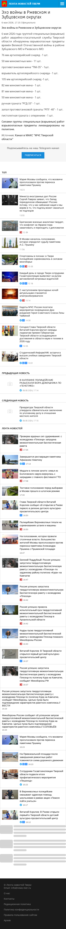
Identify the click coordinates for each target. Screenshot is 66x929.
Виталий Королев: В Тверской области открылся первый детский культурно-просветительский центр (41, 654)
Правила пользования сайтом (20, 914)
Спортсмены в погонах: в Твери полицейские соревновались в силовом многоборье (41, 259)
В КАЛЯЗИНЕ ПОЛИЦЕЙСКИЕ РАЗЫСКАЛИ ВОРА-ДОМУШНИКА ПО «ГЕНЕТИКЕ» (40, 383)
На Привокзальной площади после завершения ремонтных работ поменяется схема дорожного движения (41, 757)
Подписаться (33, 155)
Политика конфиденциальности (21, 909)
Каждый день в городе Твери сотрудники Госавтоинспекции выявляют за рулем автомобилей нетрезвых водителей (42, 276)
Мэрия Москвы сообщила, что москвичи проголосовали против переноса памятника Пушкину (41, 182)
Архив (7, 920)
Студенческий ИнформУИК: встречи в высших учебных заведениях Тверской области (40, 355)
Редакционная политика (17, 904)
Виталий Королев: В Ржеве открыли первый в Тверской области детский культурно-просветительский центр (39, 815)
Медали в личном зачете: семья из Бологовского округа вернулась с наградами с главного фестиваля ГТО (40, 473)
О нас (7, 893)
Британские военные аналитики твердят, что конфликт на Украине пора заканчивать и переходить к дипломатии (42, 225)
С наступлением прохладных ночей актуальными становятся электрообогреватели (39, 293)
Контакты (9, 898)
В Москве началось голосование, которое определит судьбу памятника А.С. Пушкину (40, 242)
